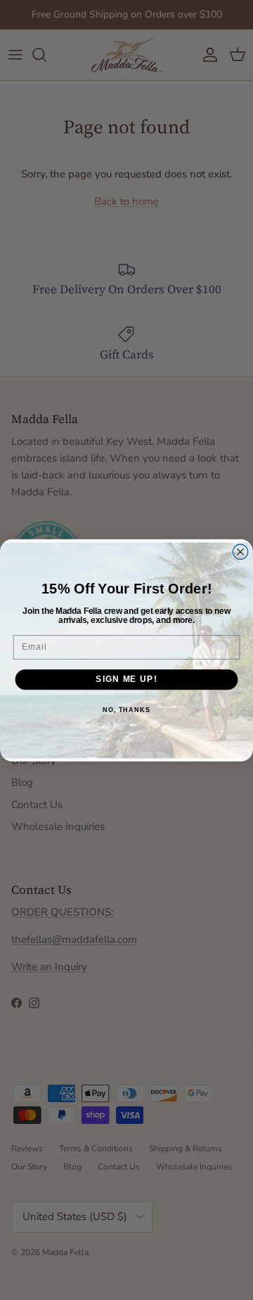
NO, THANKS (126, 709)
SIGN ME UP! (126, 679)
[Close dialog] (240, 551)
